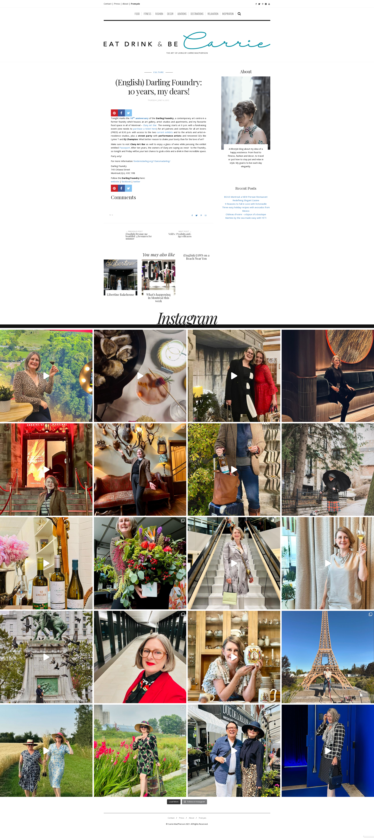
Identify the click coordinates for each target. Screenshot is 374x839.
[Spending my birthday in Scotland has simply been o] (140, 469)
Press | (118, 3)
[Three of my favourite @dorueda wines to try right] (46, 563)
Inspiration (228, 14)
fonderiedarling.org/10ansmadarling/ (152, 161)
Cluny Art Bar (150, 125)
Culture (158, 72)
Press (181, 818)
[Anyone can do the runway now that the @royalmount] (140, 657)
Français (202, 818)
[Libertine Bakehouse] (120, 277)
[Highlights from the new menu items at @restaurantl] (140, 376)
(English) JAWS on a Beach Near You (196, 256)
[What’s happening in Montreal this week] (158, 277)
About (125, 3)
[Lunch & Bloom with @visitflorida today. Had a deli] (140, 563)
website (115, 181)
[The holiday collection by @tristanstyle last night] (234, 376)
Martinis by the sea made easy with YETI (245, 217)
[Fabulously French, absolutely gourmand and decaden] (234, 751)
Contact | (109, 3)
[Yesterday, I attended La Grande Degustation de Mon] (46, 376)
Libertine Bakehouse (120, 294)
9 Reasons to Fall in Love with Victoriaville (246, 203)
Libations (182, 14)
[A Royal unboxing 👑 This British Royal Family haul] (234, 657)
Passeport (124, 147)
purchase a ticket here (144, 128)
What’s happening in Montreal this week (158, 298)
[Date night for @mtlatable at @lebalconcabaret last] (46, 469)
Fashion (159, 14)
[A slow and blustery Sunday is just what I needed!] (46, 657)
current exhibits (165, 132)
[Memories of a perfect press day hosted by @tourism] (140, 751)
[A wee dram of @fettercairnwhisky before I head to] (234, 469)
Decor (170, 14)
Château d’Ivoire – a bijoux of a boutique (246, 214)
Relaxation (213, 14)
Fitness (147, 14)
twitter (136, 181)
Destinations (197, 14)
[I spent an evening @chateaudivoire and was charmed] (234, 563)
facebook (126, 181)
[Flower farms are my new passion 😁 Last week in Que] (46, 751)
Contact (171, 818)
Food (137, 14)
